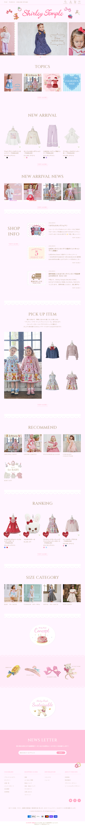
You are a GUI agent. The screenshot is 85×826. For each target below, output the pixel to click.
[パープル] (46, 157)
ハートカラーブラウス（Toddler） (70, 540)
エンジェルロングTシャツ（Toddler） (32, 152)
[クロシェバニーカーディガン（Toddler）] (72, 350)
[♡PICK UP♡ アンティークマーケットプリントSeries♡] (33, 82)
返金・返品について (30, 786)
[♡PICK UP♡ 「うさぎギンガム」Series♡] (13, 82)
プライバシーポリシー (71, 783)
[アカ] (7, 547)
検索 (26, 777)
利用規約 (67, 777)
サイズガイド (28, 789)
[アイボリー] (24, 157)
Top (5, 2)
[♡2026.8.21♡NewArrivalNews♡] (13, 192)
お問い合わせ (28, 792)
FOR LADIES (67, 604)
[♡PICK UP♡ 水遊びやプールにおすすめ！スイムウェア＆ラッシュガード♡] (52, 82)
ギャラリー (7, 780)
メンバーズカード (9, 786)
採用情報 (6, 792)
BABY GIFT (8, 481)
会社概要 (6, 789)
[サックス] (46, 547)
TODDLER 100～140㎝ (32, 604)
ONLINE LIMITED (30, 454)
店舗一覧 (6, 783)
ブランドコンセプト (9, 777)
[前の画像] (6, 135)
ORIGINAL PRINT (10, 454)
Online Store (22, 2)
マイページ (28, 795)
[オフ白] (4, 157)
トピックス (48, 777)
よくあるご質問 (29, 780)
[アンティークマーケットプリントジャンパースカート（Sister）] (52, 380)
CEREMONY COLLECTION (68, 455)
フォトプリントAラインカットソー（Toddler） (12, 152)
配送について (28, 783)
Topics (12, 2)
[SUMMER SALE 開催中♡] (72, 82)
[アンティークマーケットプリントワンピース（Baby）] (72, 380)
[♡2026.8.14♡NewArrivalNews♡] (33, 192)
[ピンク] (26, 157)
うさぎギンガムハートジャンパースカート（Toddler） (12, 541)
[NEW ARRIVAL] (42, 38)
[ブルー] (4, 547)
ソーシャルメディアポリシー (73, 786)
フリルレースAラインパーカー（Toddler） (71, 152)
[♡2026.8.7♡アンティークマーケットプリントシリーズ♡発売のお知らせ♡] (52, 192)
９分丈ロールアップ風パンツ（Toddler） (52, 152)
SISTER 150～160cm (50, 604)
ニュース (47, 780)
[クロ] (7, 157)
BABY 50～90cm (10, 604)
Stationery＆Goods (51, 454)
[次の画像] (20, 135)
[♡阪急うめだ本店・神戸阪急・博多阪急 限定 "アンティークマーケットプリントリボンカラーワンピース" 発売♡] (72, 192)
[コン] (66, 545)
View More (42, 98)
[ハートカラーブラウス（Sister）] (52, 350)
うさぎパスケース (29, 539)
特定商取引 (68, 780)
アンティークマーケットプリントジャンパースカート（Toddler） (51, 541)
